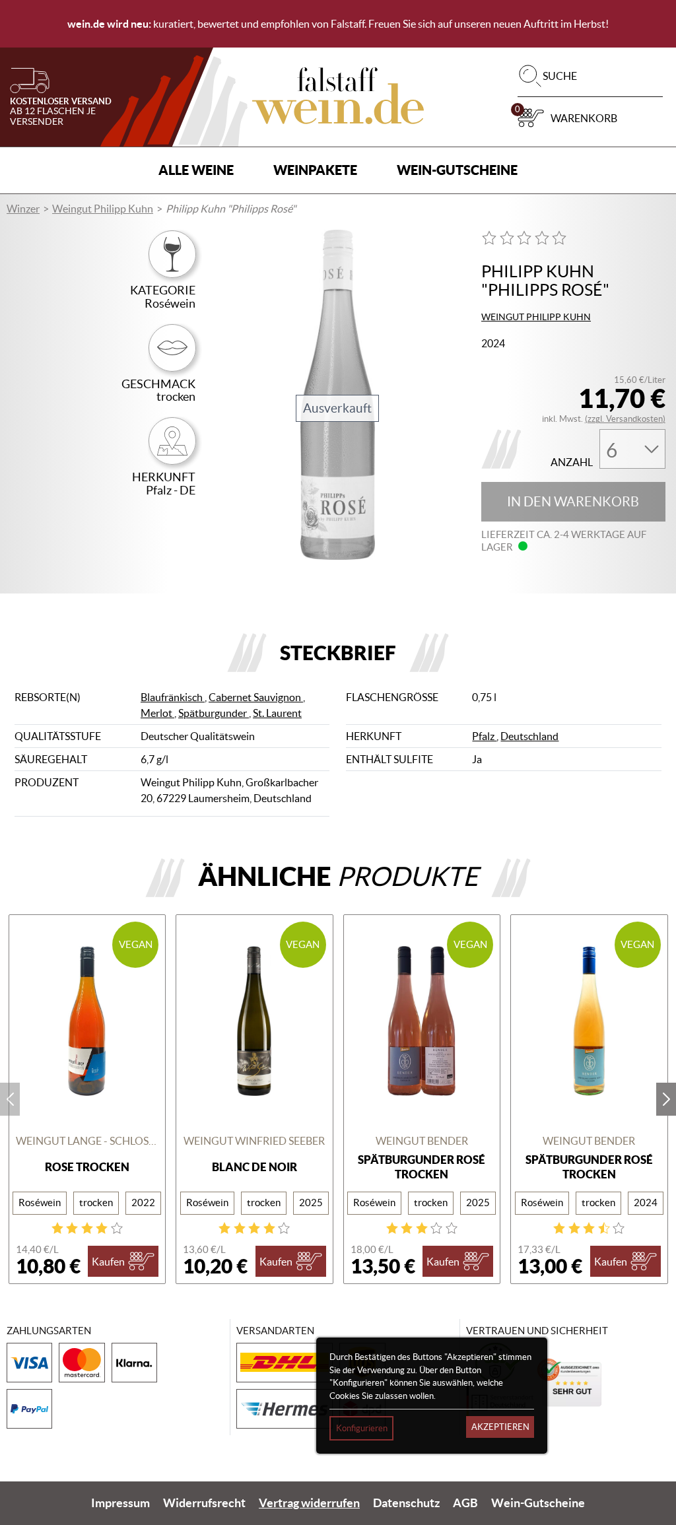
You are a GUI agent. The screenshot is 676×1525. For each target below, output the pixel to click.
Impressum (120, 1503)
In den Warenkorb (573, 501)
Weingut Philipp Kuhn (102, 209)
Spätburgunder (213, 713)
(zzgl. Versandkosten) (625, 419)
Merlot (157, 713)
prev (10, 1099)
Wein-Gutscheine (457, 170)
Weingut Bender (422, 1141)
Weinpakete (315, 170)
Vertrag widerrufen (309, 1503)
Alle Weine (196, 170)
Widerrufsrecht (204, 1503)
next (666, 1099)
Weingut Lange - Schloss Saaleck (87, 1141)
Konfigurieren (362, 1428)
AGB (465, 1503)
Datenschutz (406, 1503)
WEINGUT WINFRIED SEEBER (254, 1141)
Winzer (23, 209)
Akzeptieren (500, 1427)
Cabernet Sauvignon (256, 697)
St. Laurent (277, 713)
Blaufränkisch (173, 697)
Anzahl (572, 462)
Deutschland (529, 736)
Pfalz (484, 736)
